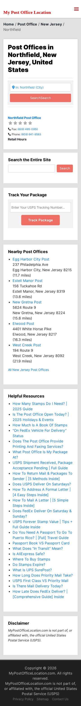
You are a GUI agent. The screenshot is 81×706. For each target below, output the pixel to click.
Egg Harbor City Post (31, 259)
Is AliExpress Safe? (29, 554)
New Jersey (51, 24)
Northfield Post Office (24, 118)
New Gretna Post (27, 302)
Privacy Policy (23, 699)
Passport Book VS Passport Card (41, 543)
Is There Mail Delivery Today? (38, 586)
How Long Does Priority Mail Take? (43, 575)
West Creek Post (27, 345)
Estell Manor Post (28, 280)
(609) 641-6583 (31, 134)
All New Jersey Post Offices (28, 370)
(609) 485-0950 (28, 129)
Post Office (27, 24)
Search (40, 98)
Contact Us (60, 699)
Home (8, 24)
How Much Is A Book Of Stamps (40, 425)
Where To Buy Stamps (31, 559)
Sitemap (43, 699)
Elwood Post (23, 323)
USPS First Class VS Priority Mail (40, 580)
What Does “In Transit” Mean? (38, 548)
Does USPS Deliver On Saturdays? (42, 484)
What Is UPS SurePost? (32, 570)
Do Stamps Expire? (29, 564)
